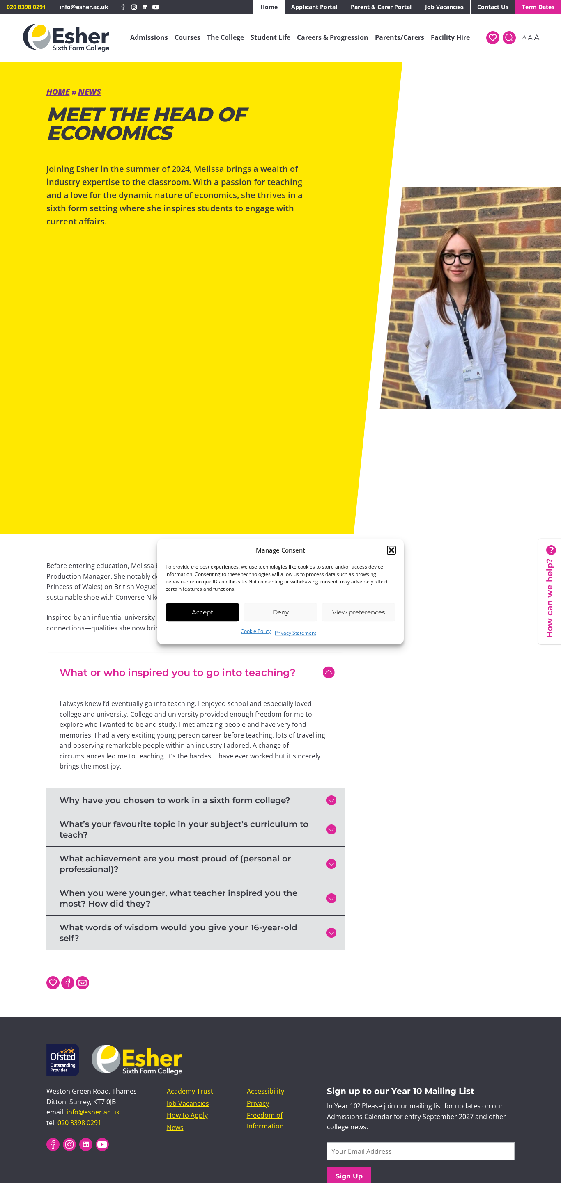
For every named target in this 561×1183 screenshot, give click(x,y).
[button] (391, 550)
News (89, 91)
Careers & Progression (332, 37)
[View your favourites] (492, 37)
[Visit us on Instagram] (134, 7)
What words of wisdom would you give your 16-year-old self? (178, 933)
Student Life (270, 37)
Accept (202, 612)
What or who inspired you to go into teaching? (178, 672)
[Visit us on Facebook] (123, 7)
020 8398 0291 (26, 7)
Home (269, 7)
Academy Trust (190, 1091)
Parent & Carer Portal (381, 7)
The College (225, 37)
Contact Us (492, 7)
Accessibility (265, 1091)
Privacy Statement (295, 632)
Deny (281, 612)
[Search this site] (509, 37)
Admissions (149, 37)
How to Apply (187, 1115)
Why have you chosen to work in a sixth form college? (175, 800)
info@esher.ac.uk (84, 7)
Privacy (258, 1103)
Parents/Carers (399, 37)
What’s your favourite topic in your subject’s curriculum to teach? (184, 829)
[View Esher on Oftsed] (62, 1048)
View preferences (358, 612)
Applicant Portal (314, 7)
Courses (187, 37)
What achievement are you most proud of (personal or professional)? (175, 864)
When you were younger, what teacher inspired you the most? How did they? (178, 898)
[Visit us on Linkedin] (145, 7)
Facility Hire (450, 37)
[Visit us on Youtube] (155, 7)
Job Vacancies (444, 7)
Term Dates (538, 7)
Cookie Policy (256, 631)
